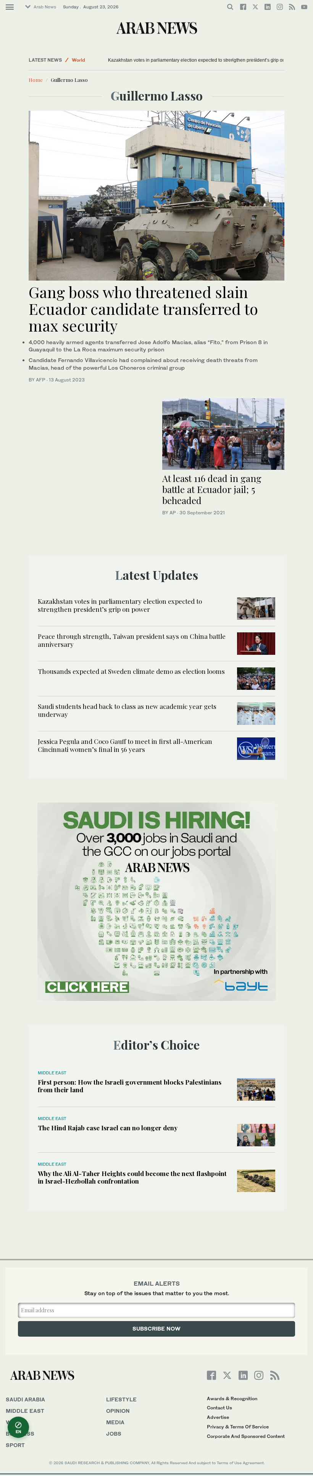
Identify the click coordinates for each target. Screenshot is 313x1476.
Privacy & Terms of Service (238, 1427)
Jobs (113, 1433)
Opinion (118, 1410)
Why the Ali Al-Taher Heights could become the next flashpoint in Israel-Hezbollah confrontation (132, 1177)
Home (36, 80)
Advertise (218, 1417)
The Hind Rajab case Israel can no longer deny (107, 1127)
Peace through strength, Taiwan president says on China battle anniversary (132, 640)
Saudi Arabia (25, 1399)
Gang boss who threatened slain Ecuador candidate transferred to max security (143, 308)
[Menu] (10, 7)
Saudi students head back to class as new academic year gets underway (127, 710)
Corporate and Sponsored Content (246, 1436)
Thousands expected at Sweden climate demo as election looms (131, 671)
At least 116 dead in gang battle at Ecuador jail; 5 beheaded (211, 489)
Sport (15, 1445)
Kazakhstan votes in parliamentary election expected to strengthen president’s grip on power (203, 60)
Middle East (52, 1072)
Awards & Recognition (232, 1398)
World (78, 60)
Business (20, 1433)
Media (115, 1422)
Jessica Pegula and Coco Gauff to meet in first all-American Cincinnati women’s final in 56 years (125, 745)
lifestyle (121, 1399)
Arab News (45, 7)
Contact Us (219, 1408)
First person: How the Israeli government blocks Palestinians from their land (129, 1086)
